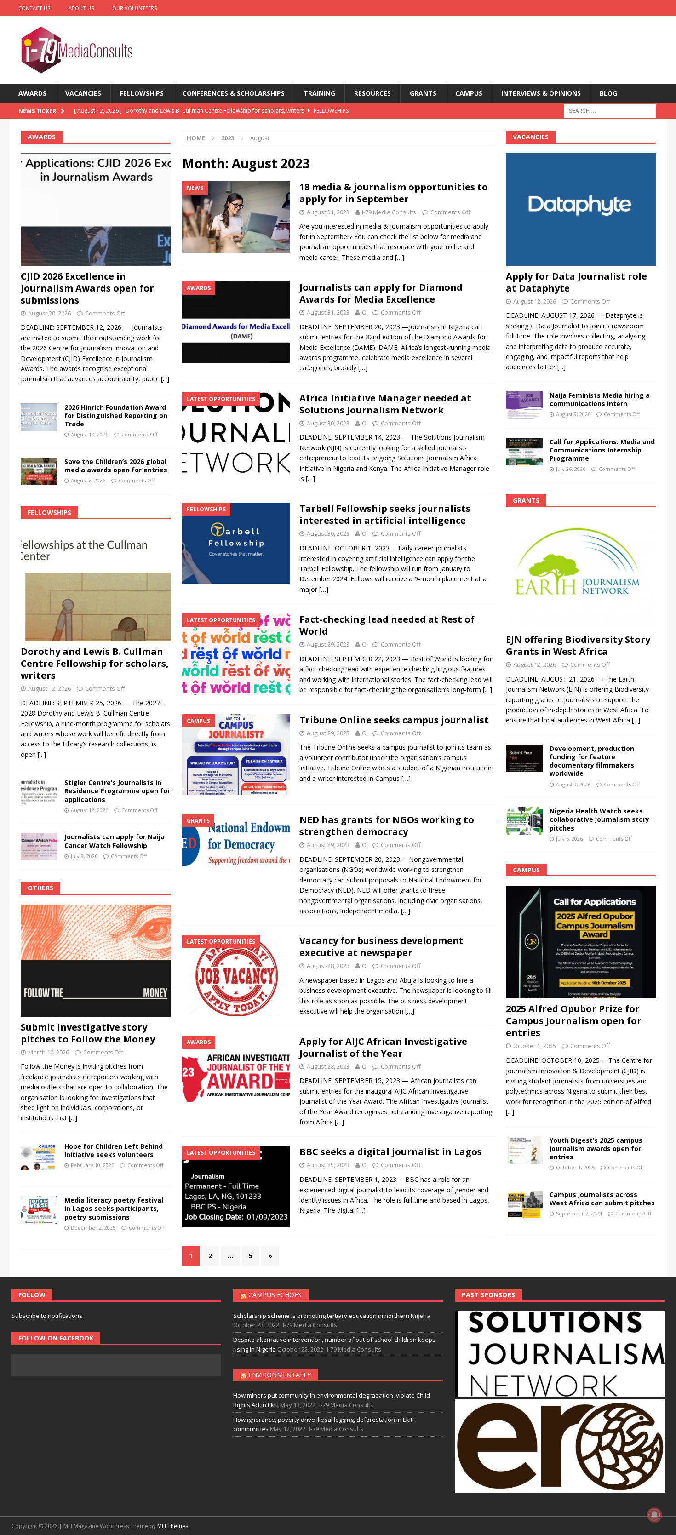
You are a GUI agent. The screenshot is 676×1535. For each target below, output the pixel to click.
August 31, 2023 (328, 212)
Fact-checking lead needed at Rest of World (387, 625)
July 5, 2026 (569, 838)
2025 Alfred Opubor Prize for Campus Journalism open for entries (574, 1020)
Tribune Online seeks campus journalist (394, 720)
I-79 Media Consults (389, 212)
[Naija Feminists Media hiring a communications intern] (524, 405)
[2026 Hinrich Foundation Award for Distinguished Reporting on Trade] (39, 417)
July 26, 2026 (570, 468)
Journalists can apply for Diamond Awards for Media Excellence (381, 293)
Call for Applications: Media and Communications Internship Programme (602, 450)
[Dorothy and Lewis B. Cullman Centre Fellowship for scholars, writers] (96, 584)
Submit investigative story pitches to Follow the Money (88, 1033)
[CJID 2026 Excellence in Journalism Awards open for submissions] (96, 209)
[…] (399, 257)
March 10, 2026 (48, 1052)
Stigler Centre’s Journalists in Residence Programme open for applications (117, 790)
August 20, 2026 (49, 313)
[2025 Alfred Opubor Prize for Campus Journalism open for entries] (581, 942)
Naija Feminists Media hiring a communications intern (600, 399)
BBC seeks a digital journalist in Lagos (390, 1152)
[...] (165, 378)
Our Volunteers (134, 8)
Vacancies (83, 93)
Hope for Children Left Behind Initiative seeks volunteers (113, 1150)
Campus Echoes (275, 1294)
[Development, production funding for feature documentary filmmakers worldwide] (524, 758)
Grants (423, 93)
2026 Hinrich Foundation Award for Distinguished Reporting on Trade (115, 415)
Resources (372, 93)
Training (319, 93)
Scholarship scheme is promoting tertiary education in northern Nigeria (331, 1316)
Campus (468, 93)
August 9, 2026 (573, 414)
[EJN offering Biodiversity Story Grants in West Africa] (581, 572)
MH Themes (172, 1526)
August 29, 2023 (328, 644)
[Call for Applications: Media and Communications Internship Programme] (524, 451)
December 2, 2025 (93, 1227)
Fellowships (142, 93)
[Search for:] (610, 110)
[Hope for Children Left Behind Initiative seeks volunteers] (39, 1156)
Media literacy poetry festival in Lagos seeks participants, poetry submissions (113, 1208)
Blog (608, 93)
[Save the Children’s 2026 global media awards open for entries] (39, 471)
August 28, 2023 (328, 966)
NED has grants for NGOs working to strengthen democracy (386, 825)
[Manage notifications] (654, 1514)
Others (40, 887)
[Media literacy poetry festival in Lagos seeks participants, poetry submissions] (39, 1210)
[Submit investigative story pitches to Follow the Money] (96, 960)
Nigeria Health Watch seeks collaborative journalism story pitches (599, 819)
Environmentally (279, 1374)
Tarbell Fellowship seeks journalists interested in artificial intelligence (384, 514)
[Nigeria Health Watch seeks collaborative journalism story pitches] (524, 821)
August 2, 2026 (88, 480)
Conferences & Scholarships (234, 93)
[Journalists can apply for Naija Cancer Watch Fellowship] (39, 846)
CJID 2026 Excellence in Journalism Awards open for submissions (87, 288)
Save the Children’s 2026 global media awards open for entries (115, 465)
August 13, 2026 (89, 434)
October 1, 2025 (534, 1046)
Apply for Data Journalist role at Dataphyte (576, 282)
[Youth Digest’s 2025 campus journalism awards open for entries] (524, 1150)
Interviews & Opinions (541, 93)
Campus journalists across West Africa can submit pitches (602, 1198)
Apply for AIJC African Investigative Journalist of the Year (383, 1047)
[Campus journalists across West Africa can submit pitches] (524, 1204)
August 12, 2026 (49, 688)
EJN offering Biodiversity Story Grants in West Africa (578, 645)
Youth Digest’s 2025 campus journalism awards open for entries (596, 1148)
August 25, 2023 (328, 1165)
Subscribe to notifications (46, 1316)
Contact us (34, 8)
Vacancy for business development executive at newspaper (381, 946)
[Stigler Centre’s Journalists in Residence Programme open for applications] (39, 792)
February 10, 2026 (92, 1165)
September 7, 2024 (579, 1213)
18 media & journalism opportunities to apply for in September (393, 193)
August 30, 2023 (328, 423)
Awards (32, 93)
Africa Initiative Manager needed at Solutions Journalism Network (385, 404)
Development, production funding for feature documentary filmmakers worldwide (592, 761)
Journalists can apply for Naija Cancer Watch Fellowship (114, 840)
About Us (81, 8)
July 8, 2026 (84, 856)
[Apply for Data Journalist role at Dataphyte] (581, 209)
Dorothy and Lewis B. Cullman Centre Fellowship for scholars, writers (95, 663)
